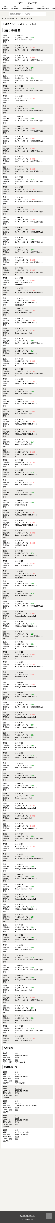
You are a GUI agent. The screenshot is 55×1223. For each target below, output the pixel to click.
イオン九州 (18, 1103)
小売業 (17, 1057)
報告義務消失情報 (43, 8)
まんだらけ (18, 1088)
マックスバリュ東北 (22, 1132)
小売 (16, 1060)
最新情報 (5, 8)
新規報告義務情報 (28, 8)
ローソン (18, 1074)
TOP (2, 18)
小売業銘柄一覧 (12, 18)
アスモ (17, 1117)
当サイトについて (28, 1216)
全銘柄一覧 (14, 8)
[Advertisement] (27, 1183)
